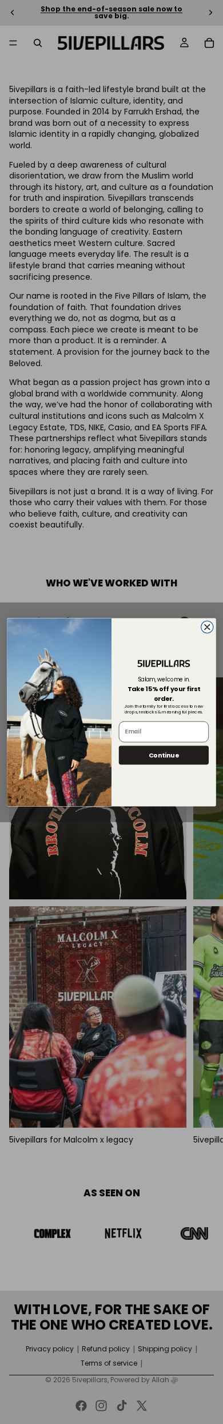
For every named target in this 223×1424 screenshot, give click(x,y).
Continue (164, 754)
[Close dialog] (207, 627)
